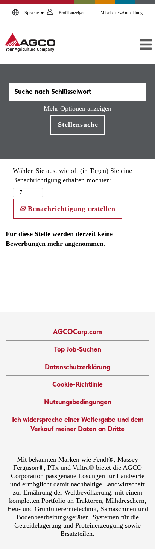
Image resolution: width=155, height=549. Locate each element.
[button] (130, 45)
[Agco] (30, 42)
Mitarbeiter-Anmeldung (121, 12)
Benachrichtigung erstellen (70, 208)
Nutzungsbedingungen (77, 402)
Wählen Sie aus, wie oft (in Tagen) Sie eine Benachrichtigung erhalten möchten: (72, 175)
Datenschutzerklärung (77, 367)
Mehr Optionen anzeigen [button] (77, 108)
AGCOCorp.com (77, 331)
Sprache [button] (32, 12)
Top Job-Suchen (77, 349)
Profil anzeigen (72, 12)
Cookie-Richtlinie (77, 384)
